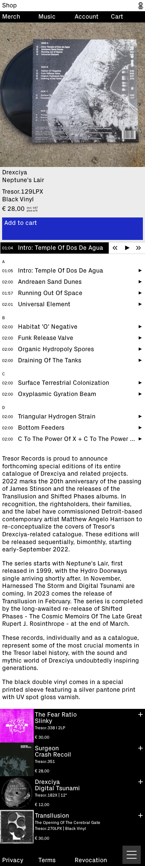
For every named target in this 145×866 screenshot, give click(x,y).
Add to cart (20, 223)
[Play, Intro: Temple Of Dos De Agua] (127, 248)
